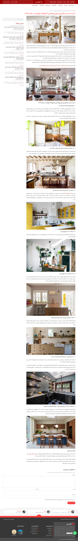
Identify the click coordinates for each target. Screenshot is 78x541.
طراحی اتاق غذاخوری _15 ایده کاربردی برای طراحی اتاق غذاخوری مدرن (55, 65)
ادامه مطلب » (21, 35)
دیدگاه (73, 475)
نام (74, 489)
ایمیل (37, 489)
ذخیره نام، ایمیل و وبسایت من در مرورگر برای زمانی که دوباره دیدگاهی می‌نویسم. (59, 499)
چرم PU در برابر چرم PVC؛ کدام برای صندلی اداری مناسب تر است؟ (14, 28)
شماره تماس (19, 511)
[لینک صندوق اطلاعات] (16, 2)
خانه (74, 10)
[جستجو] (13, 2)
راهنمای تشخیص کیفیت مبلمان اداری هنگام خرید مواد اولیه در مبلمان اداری (13, 38)
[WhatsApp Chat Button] (75, 533)
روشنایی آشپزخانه (69, 193)
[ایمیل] (48, 511)
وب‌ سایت (73, 494)
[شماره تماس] (24, 511)
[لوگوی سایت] (39, 2)
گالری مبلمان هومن (32, 454)
